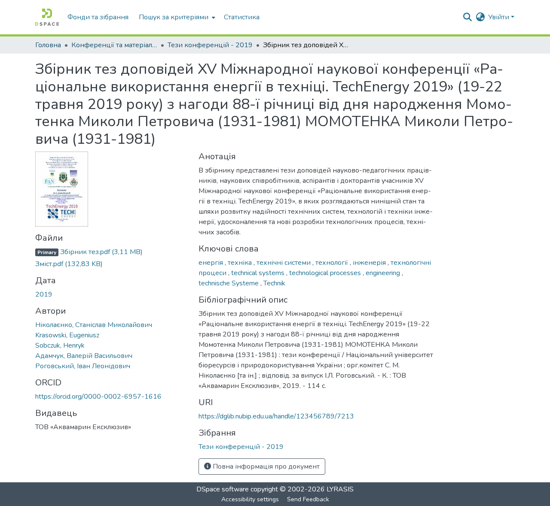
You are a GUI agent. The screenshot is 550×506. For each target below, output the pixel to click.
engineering (384, 273)
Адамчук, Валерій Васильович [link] (83, 356)
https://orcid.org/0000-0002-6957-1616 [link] (98, 396)
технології (332, 262)
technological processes (326, 273)
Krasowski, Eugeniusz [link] (67, 335)
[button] (47, 17)
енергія (212, 262)
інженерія (370, 262)
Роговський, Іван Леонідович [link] (82, 366)
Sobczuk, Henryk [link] (60, 345)
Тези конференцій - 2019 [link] (210, 45)
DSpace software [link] (222, 489)
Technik (274, 283)
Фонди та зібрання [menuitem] (97, 17)
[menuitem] (176, 17)
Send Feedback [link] (308, 499)
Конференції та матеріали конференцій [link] (114, 45)
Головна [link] (48, 45)
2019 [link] (43, 294)
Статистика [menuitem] (242, 17)
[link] (111, 252)
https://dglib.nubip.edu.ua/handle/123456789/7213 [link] (276, 416)
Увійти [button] (499, 17)
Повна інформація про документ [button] (265, 466)
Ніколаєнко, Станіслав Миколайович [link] (93, 325)
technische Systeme (229, 283)
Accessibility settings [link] (250, 499)
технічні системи (284, 262)
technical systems (258, 273)
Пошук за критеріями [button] (173, 17)
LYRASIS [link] (340, 489)
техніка (241, 262)
